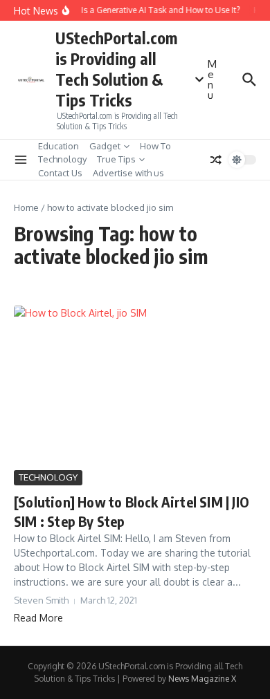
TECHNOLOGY (48, 477)
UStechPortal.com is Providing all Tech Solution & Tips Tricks (116, 69)
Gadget (104, 145)
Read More (38, 618)
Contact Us (60, 172)
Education (58, 145)
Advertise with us (128, 172)
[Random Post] (216, 159)
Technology (62, 159)
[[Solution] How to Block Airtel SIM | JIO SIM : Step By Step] (135, 386)
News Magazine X (202, 678)
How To (155, 145)
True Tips (116, 159)
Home (26, 207)
